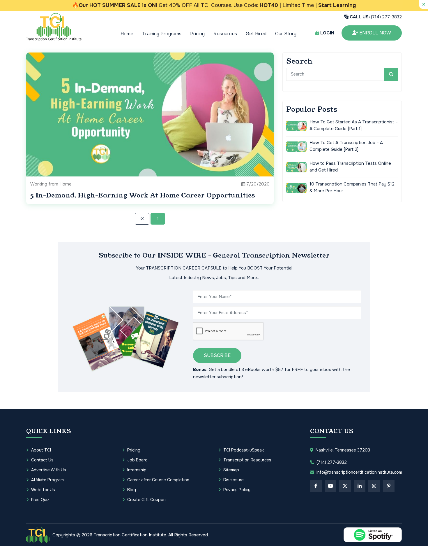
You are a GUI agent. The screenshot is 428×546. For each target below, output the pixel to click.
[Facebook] (316, 486)
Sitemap (231, 470)
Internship (136, 470)
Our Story (285, 34)
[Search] (391, 74)
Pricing (197, 34)
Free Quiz (40, 499)
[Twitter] (345, 486)
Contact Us (42, 460)
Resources (225, 34)
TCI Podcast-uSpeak (243, 450)
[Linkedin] (359, 486)
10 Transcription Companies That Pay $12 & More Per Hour (352, 187)
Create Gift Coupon (146, 499)
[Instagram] (374, 486)
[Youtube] (330, 486)
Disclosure (233, 479)
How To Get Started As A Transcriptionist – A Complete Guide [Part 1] (353, 125)
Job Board (137, 460)
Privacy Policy (236, 489)
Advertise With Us (48, 470)
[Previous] (142, 219)
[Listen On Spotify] (373, 534)
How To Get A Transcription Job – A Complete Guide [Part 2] (346, 146)
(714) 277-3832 (376, 17)
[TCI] (37, 535)
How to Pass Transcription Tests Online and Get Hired (350, 166)
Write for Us (43, 489)
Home (127, 34)
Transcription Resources (247, 460)
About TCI (41, 450)
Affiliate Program (47, 479)
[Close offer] (423, 4)
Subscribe (217, 355)
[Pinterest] (389, 486)
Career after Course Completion (158, 479)
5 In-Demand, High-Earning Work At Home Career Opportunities (142, 195)
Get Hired (256, 34)
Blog (131, 489)
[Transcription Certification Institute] (54, 27)
